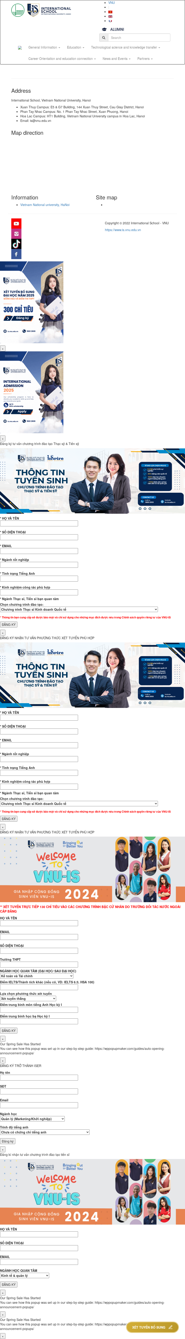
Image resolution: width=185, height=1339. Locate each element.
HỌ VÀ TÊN (8, 918)
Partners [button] (143, 58)
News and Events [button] (115, 58)
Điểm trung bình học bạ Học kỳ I (25, 1016)
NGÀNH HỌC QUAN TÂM (18, 1270)
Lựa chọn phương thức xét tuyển (26, 993)
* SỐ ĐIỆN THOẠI (13, 532)
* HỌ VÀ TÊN (9, 518)
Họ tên (5, 1072)
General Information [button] (43, 47)
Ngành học (8, 1114)
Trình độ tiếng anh (14, 1127)
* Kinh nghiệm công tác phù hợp (25, 587)
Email (4, 1100)
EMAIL (5, 932)
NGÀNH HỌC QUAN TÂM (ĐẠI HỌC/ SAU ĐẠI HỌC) (38, 971)
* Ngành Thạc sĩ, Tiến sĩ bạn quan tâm (29, 598)
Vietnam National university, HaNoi (44, 204)
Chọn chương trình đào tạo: (22, 604)
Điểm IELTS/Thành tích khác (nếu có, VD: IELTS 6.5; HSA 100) (47, 982)
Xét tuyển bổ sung (148, 1327)
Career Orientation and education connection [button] (61, 58)
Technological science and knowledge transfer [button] (124, 47)
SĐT (3, 1086)
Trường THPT (10, 959)
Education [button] (74, 47)
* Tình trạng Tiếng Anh (17, 573)
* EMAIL (6, 546)
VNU (111, 2)
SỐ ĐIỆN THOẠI (12, 945)
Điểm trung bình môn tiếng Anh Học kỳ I (31, 1004)
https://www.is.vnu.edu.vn (123, 229)
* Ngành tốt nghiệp (14, 559)
